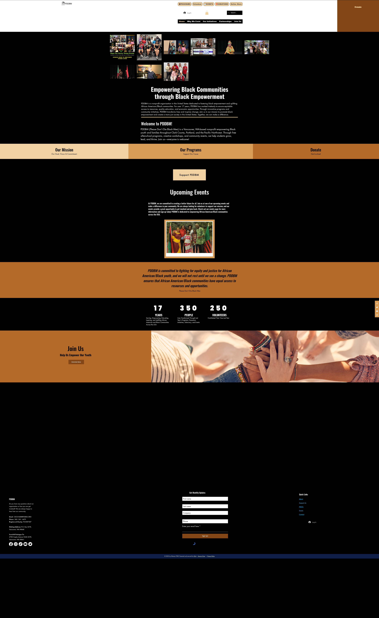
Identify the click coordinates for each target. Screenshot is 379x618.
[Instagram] (377, 315)
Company (186, 509)
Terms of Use (201, 556)
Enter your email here (190, 526)
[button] (207, 13)
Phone (184, 517)
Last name (186, 502)
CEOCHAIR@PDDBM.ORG (22, 517)
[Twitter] (377, 307)
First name (186, 495)
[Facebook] (377, 303)
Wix (195, 556)
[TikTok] (21, 544)
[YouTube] (377, 311)
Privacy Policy (211, 556)
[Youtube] (25, 544)
